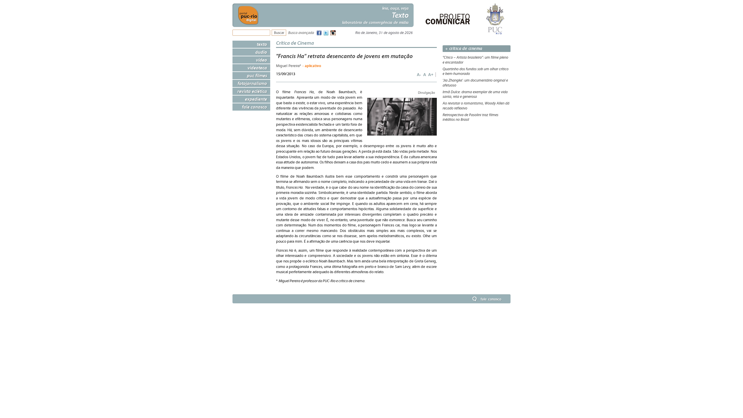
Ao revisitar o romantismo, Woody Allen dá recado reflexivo (476, 105)
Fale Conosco (254, 106)
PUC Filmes (257, 75)
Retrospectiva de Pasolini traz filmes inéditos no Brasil (470, 117)
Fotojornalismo (252, 83)
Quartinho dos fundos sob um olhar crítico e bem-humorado (475, 71)
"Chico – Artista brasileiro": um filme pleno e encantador (475, 59)
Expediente (256, 99)
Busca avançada (301, 33)
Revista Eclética (252, 91)
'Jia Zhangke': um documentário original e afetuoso (475, 82)
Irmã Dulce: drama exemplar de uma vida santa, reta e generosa (475, 94)
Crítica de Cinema (295, 42)
